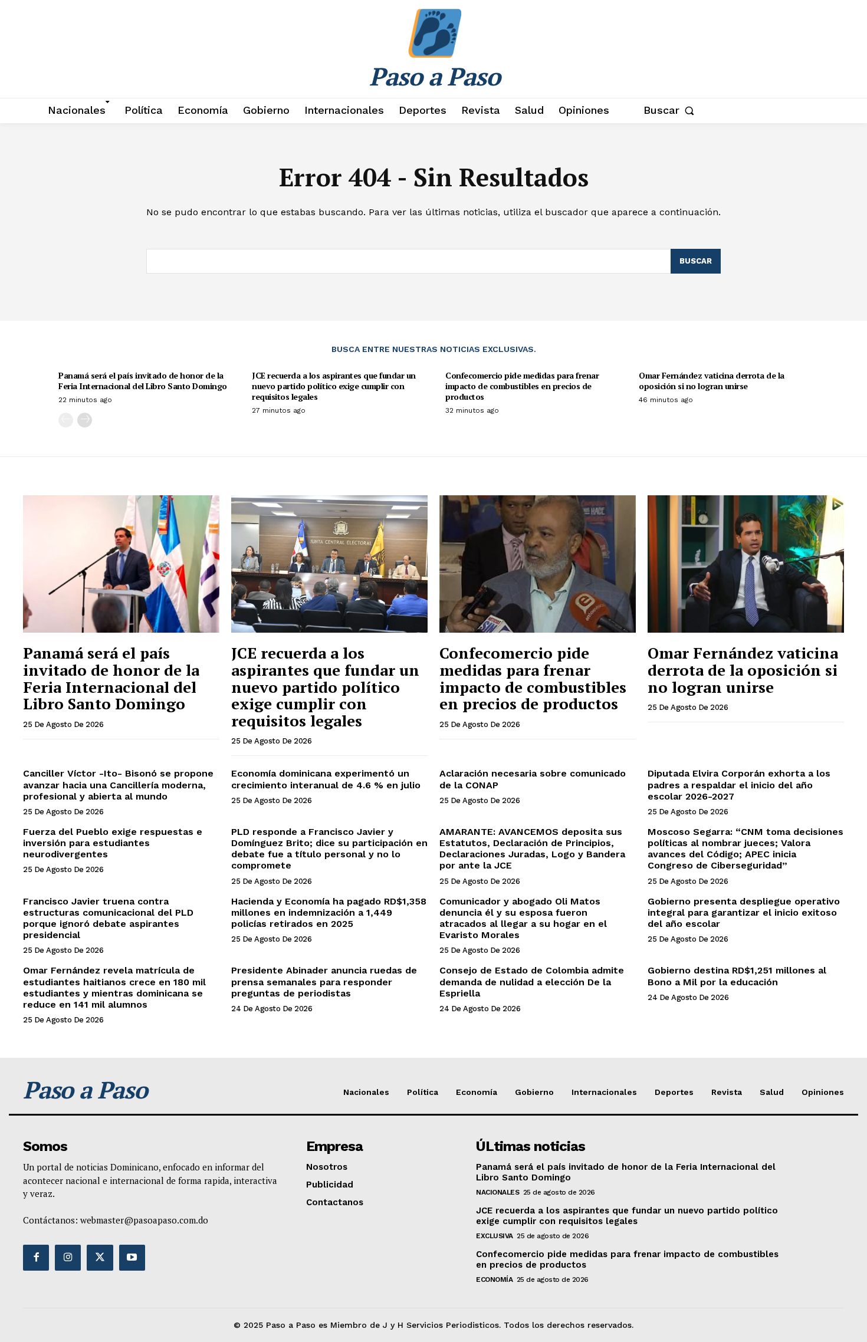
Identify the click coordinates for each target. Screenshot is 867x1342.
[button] (671, 110)
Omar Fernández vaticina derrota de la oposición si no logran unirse (711, 381)
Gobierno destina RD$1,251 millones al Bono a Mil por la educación (737, 976)
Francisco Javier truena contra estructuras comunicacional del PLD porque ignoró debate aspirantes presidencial (108, 918)
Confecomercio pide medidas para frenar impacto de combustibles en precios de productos (522, 386)
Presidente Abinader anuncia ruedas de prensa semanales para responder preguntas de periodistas (324, 981)
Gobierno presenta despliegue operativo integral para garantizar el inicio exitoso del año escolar (744, 912)
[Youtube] (132, 1258)
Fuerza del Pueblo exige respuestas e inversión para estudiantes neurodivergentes (112, 843)
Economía (494, 1279)
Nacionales (497, 1192)
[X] (100, 1258)
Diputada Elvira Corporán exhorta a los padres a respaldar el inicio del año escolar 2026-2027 (739, 784)
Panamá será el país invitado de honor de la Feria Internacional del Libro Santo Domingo (142, 381)
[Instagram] (68, 1258)
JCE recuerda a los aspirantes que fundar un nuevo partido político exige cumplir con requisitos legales (334, 386)
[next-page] (84, 420)
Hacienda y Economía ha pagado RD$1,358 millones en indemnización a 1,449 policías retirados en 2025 (328, 912)
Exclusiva (494, 1236)
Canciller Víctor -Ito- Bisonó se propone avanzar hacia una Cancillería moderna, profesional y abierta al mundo (118, 784)
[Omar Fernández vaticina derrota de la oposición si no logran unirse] (746, 564)
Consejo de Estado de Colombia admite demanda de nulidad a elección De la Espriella (531, 981)
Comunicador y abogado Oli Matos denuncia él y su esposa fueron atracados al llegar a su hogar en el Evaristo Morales (523, 918)
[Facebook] (36, 1258)
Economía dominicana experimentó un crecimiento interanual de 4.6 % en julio (326, 779)
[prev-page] (65, 420)
